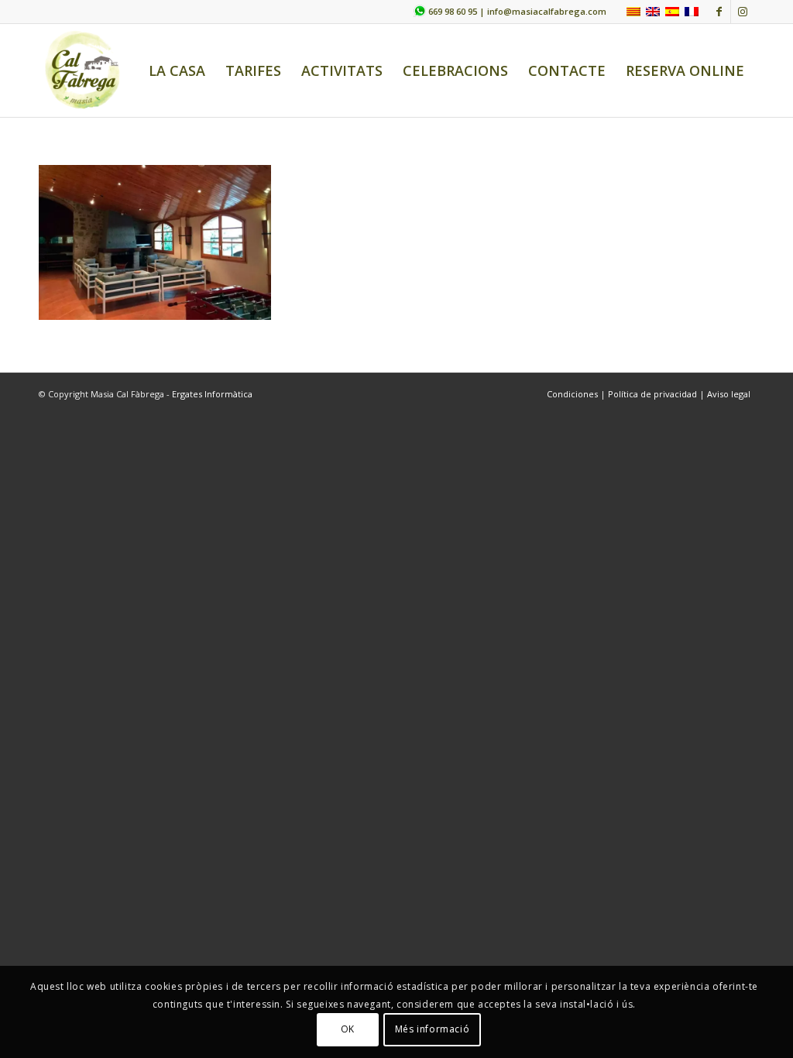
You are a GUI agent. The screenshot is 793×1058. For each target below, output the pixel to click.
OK (348, 1029)
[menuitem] (177, 70)
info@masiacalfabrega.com (546, 11)
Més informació (432, 1029)
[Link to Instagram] (742, 11)
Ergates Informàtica (212, 394)
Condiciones (573, 394)
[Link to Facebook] (719, 11)
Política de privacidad (652, 394)
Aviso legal (728, 394)
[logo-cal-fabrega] (83, 70)
